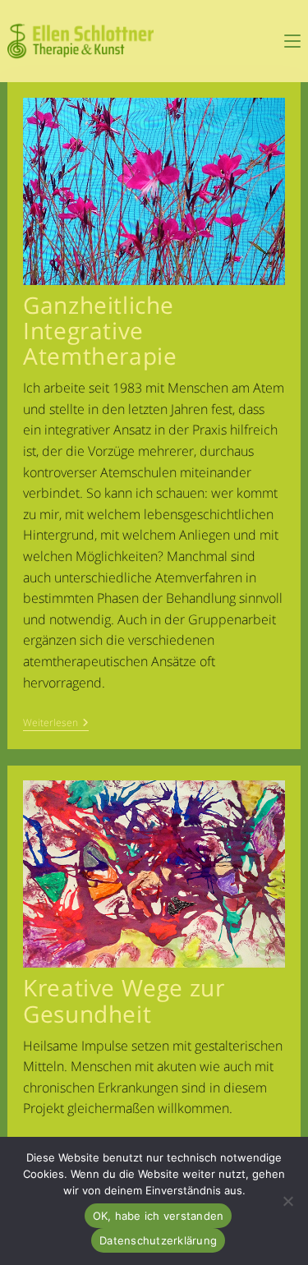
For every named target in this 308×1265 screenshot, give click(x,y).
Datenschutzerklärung (158, 1240)
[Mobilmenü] (292, 41)
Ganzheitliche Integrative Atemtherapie (100, 330)
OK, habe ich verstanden (158, 1215)
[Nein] (287, 1201)
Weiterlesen (56, 724)
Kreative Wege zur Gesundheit (123, 1000)
